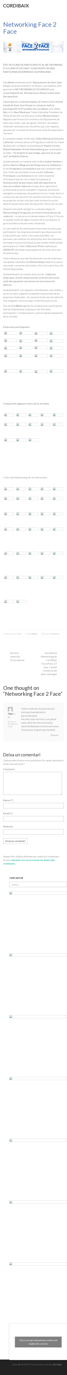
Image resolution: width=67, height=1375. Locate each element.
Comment (9, 769)
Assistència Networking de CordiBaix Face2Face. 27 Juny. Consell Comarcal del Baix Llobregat (49, 663)
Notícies (55, 633)
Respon (54, 735)
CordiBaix (16, 5)
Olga (10, 713)
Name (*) (8, 800)
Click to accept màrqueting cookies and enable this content (38, 1342)
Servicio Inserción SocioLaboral (17, 656)
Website (8, 826)
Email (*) (7, 813)
